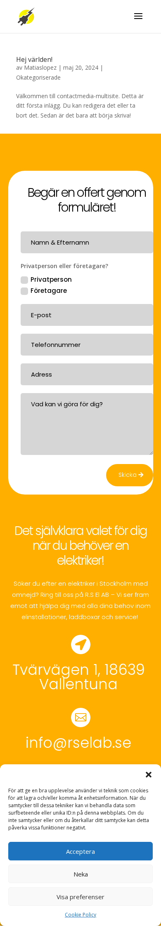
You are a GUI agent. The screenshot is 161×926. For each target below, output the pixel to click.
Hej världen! (34, 59)
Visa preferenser (80, 897)
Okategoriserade (38, 77)
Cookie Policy (80, 914)
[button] (148, 774)
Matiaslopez (40, 67)
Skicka (127, 475)
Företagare (49, 290)
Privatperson (51, 279)
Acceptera (80, 851)
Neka (80, 874)
